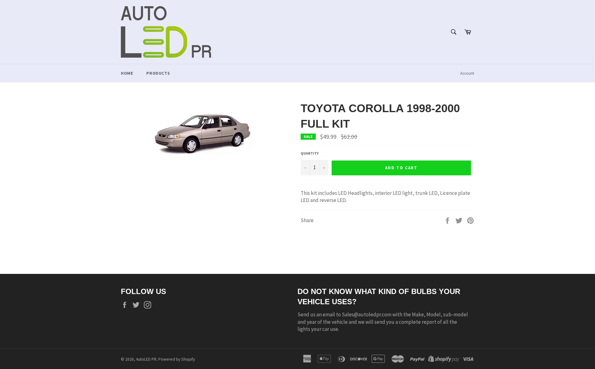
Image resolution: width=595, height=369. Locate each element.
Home (127, 73)
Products (158, 73)
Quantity (310, 153)
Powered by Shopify (176, 359)
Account (467, 73)
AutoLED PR (146, 359)
